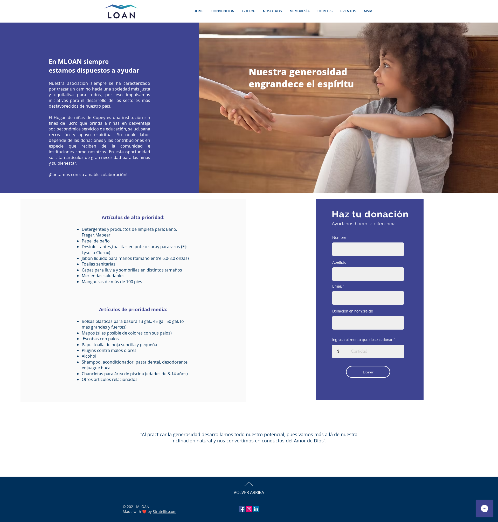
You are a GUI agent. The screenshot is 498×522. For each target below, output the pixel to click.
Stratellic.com (164, 511)
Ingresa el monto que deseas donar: (362, 340)
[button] (223, 11)
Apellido (339, 262)
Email (337, 286)
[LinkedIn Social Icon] (256, 509)
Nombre (339, 237)
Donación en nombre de (352, 311)
